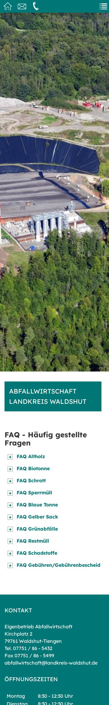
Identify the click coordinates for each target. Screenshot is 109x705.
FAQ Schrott (27, 480)
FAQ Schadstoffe (33, 553)
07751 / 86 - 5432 (32, 648)
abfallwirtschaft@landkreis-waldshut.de (51, 663)
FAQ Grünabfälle (33, 529)
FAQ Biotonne (29, 468)
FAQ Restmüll (29, 541)
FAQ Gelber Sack (33, 517)
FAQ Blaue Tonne (33, 505)
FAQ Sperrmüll (30, 493)
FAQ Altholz (27, 456)
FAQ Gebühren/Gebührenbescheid (55, 565)
